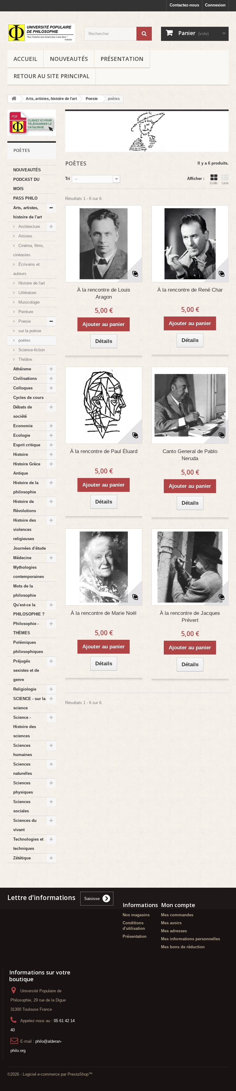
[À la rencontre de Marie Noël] (103, 567)
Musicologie (28, 302)
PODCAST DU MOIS (26, 184)
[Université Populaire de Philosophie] (41, 33)
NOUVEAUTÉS (69, 58)
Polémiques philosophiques (28, 647)
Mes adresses (174, 931)
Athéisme (22, 369)
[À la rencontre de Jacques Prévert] (190, 567)
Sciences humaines (22, 750)
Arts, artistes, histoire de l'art (27, 212)
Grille (214, 183)
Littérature (26, 292)
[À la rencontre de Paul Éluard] (103, 405)
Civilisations (25, 378)
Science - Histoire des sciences (24, 726)
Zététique (22, 858)
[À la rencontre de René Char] (190, 243)
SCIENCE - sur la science (29, 703)
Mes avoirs (171, 923)
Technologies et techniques (28, 844)
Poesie (24, 321)
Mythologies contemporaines (28, 572)
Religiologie (24, 689)
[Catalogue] (31, 122)
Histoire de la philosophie (25, 487)
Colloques (23, 388)
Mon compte (178, 905)
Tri (67, 178)
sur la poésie (29, 330)
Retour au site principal (51, 76)
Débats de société (22, 412)
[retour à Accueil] (14, 99)
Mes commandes (177, 915)
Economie (23, 426)
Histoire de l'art (31, 283)
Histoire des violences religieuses (24, 529)
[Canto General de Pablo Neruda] (190, 405)
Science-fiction (31, 350)
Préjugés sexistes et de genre (26, 670)
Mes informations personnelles (190, 939)
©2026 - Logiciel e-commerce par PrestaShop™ (49, 1074)
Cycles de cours (28, 397)
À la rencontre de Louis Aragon (103, 293)
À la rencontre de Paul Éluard (103, 451)
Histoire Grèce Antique (26, 469)
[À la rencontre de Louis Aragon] (103, 243)
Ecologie (21, 435)
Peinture (25, 311)
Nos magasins (136, 915)
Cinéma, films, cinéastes (28, 250)
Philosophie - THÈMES (26, 628)
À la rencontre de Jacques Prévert (190, 616)
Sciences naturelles (22, 769)
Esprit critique (26, 445)
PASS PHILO (25, 198)
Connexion (215, 5)
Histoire (20, 454)
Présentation (122, 58)
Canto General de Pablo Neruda (190, 454)
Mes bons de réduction (183, 947)
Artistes (24, 236)
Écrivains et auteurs (26, 269)
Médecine (22, 557)
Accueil (25, 58)
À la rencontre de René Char (190, 290)
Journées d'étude (29, 548)
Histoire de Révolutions (24, 506)
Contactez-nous (184, 5)
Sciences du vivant (25, 825)
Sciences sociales (21, 806)
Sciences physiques (23, 787)
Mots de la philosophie (24, 591)
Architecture (28, 226)
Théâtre (24, 359)
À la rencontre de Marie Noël (103, 613)
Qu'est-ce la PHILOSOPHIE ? (29, 609)
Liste (225, 183)
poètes (23, 340)
